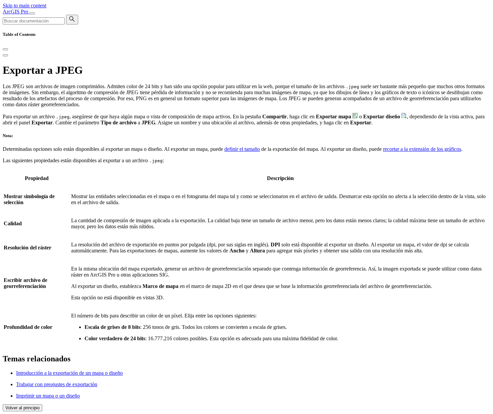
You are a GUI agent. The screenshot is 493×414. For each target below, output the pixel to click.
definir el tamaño (242, 149)
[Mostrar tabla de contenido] (5, 55)
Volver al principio (22, 407)
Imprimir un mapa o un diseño (48, 396)
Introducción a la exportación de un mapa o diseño (69, 373)
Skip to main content (24, 5)
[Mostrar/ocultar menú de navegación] (32, 13)
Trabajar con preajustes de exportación (56, 384)
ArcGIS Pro (16, 11)
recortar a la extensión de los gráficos (422, 149)
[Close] (5, 49)
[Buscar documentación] (72, 19)
